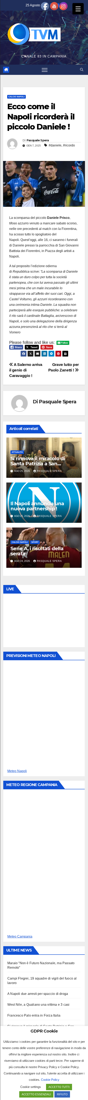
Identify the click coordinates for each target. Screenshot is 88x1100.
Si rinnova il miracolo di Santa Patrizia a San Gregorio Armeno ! (37, 464)
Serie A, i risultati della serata (36, 551)
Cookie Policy (50, 1079)
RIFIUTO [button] (62, 1094)
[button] (81, 69)
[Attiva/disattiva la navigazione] (44, 69)
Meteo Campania (19, 936)
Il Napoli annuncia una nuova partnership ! (37, 506)
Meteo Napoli (17, 771)
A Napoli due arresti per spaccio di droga (37, 993)
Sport (34, 542)
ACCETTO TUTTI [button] (59, 1087)
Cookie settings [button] (30, 1087)
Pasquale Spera (38, 140)
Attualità (17, 452)
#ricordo (69, 145)
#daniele (55, 145)
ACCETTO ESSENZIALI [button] (36, 1094)
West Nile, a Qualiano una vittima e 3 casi (38, 1004)
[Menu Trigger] (78, 8)
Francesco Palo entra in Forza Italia (33, 1015)
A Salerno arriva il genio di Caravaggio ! (25, 370)
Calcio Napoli (16, 97)
